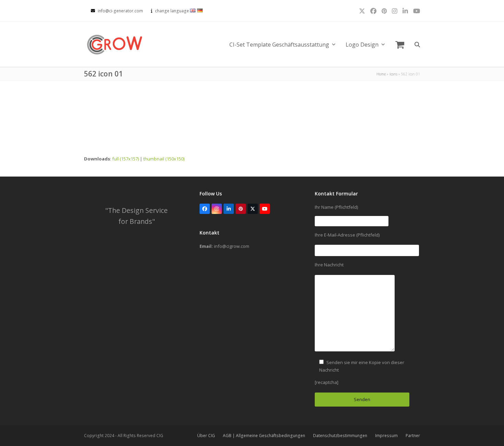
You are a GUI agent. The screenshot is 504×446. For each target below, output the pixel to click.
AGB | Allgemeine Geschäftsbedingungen (264, 435)
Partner (413, 435)
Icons (393, 74)
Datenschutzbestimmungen (340, 435)
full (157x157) (125, 159)
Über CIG (206, 435)
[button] (399, 44)
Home (381, 74)
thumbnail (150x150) (163, 159)
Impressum (386, 435)
